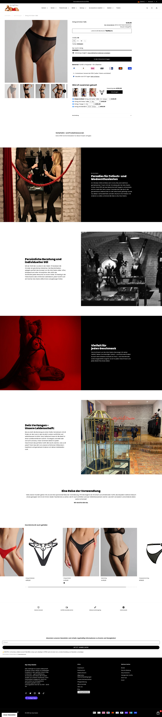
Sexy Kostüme (125, 673)
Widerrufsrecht (81, 673)
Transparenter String (106, 578)
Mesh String (66, 578)
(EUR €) (142, 2)
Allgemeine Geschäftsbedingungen (84, 676)
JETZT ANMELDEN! (81, 647)
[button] (156, 8)
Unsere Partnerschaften (84, 679)
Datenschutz (81, 670)
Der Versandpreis (109, 25)
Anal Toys (124, 677)
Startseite (7, 15)
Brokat (123, 668)
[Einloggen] (152, 8)
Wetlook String (142, 578)
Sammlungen (18, 15)
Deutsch (150, 2)
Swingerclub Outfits (127, 675)
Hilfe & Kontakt (81, 684)
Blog (78, 689)
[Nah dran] (156, 1)
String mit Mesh (29, 578)
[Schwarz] (26, 583)
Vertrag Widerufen (84, 692)
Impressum (80, 668)
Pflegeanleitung (82, 682)
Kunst (122, 680)
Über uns (80, 687)
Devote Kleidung (126, 670)
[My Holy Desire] (12, 8)
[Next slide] (64, 91)
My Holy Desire (34, 713)
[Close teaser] (18, 712)
